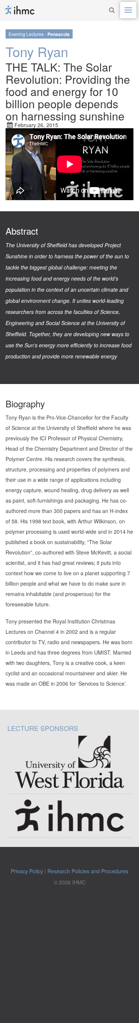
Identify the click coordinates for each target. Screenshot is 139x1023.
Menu (128, 10)
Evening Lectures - (39, 34)
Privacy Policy (27, 871)
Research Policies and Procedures (87, 871)
